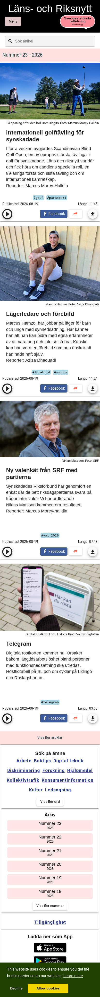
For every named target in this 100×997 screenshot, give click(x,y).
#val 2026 (50, 535)
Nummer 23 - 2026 (22, 55)
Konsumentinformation (67, 780)
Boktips (42, 760)
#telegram (50, 702)
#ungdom (60, 372)
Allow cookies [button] (48, 988)
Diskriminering (23, 770)
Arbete (24, 760)
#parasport (57, 198)
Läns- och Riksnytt (50, 9)
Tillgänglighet (50, 922)
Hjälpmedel (80, 770)
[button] (50, 948)
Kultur (36, 790)
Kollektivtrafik (23, 780)
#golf (38, 198)
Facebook (56, 213)
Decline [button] (16, 988)
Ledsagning (58, 790)
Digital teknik (68, 760)
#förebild (41, 372)
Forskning (53, 770)
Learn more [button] (73, 976)
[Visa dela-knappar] (75, 214)
